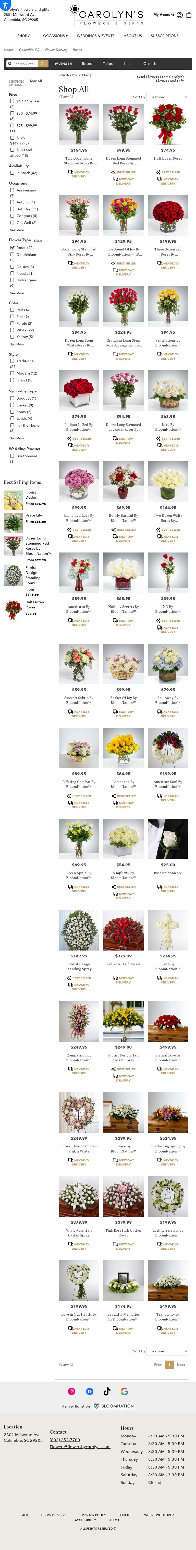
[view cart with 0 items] (189, 14)
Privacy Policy (94, 1515)
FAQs (24, 1515)
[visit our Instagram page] (72, 1391)
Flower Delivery (56, 49)
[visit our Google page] (124, 1391)
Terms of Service (55, 1515)
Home (8, 49)
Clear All (35, 81)
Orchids (149, 63)
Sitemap (114, 1520)
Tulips (108, 63)
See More (17, 230)
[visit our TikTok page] (107, 1391)
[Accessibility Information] (5, 5)
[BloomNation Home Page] (113, 1406)
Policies (124, 1515)
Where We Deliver (159, 1515)
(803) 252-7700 (65, 1440)
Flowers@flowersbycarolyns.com (80, 1447)
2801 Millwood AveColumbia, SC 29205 (23, 1437)
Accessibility (85, 1520)
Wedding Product (24, 448)
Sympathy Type (23, 391)
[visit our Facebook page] (90, 1391)
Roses (77, 49)
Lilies (128, 63)
